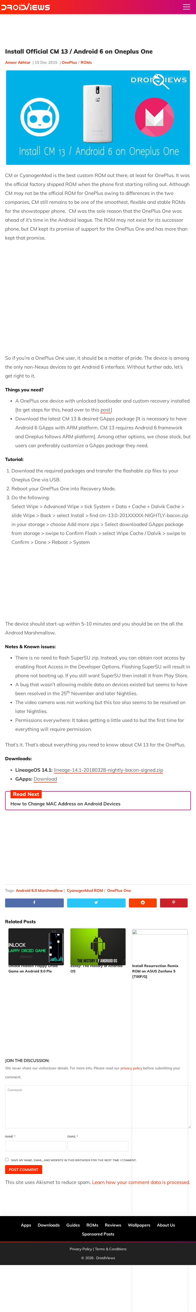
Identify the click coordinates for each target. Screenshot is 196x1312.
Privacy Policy (81, 1249)
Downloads (49, 1225)
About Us (166, 1225)
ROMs (86, 62)
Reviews (113, 1225)
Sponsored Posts (98, 1233)
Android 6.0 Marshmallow (39, 890)
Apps (26, 1225)
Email (72, 1136)
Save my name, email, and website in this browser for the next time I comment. (74, 1160)
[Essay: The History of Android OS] (98, 944)
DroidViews (25, 7)
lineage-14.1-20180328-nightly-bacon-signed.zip (108, 770)
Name (10, 1136)
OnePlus (69, 62)
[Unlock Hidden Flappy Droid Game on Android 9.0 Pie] (36, 944)
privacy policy (131, 1068)
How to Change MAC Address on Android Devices (65, 804)
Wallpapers (139, 1225)
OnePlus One (119, 890)
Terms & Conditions (111, 1249)
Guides (73, 1225)
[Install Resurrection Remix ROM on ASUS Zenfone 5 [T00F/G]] (160, 944)
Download (45, 779)
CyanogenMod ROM (85, 890)
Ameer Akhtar (17, 62)
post (106, 410)
